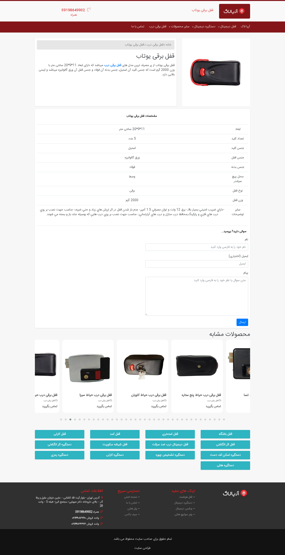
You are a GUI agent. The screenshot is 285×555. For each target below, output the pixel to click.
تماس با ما (137, 26)
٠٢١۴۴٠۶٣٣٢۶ (79, 524)
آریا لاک (245, 26)
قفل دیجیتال (228, 26)
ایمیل (245, 256)
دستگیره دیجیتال (204, 26)
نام (246, 239)
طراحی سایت (142, 548)
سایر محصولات (180, 26)
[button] (61, 419)
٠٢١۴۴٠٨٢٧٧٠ (79, 518)
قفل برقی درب (157, 26)
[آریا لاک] (234, 11)
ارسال (242, 322)
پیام (246, 273)
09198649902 (73, 10)
